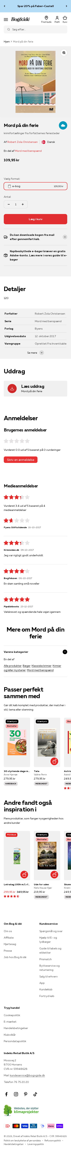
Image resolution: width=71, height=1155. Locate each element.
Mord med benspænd (28, 151)
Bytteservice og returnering (49, 968)
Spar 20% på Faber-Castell (35, 6)
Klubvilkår (10, 1034)
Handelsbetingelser (16, 1028)
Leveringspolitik (35, 1144)
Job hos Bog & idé (15, 957)
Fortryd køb (46, 996)
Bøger (26, 665)
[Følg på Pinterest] (25, 1094)
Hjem (7, 41)
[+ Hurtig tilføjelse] (54, 761)
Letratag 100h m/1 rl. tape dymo (17, 884)
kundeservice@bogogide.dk (27, 1075)
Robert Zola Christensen (22, 142)
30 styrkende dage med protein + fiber (17, 771)
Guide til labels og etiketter (50, 950)
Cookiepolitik (12, 1015)
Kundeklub (45, 989)
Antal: (7, 196)
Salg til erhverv (48, 976)
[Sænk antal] (8, 204)
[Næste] (66, 6)
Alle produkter (13, 665)
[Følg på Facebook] (6, 1094)
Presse (8, 950)
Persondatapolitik (15, 1041)
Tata (36, 771)
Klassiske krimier (41, 665)
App (42, 983)
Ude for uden (41, 884)
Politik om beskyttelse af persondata (22, 1140)
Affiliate (9, 937)
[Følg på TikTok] (35, 1094)
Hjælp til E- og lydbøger (48, 939)
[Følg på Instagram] (16, 1094)
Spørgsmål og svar (50, 931)
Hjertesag (10, 944)
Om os (8, 931)
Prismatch (45, 959)
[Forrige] (4, 6)
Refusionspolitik (52, 1140)
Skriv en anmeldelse (20, 460)
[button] (11, 896)
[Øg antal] (22, 204)
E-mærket (10, 1021)
